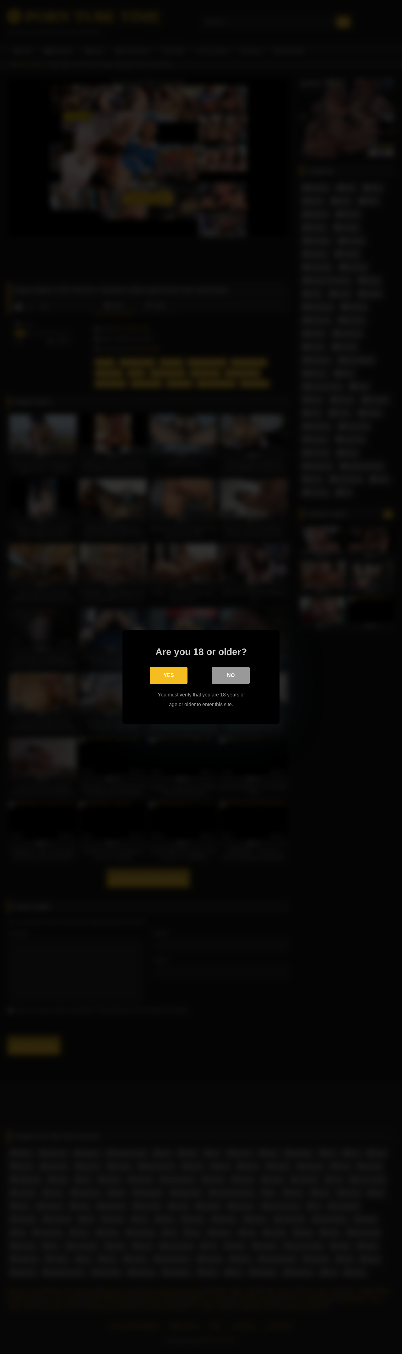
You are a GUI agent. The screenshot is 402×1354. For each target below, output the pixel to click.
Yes (169, 675)
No (231, 675)
